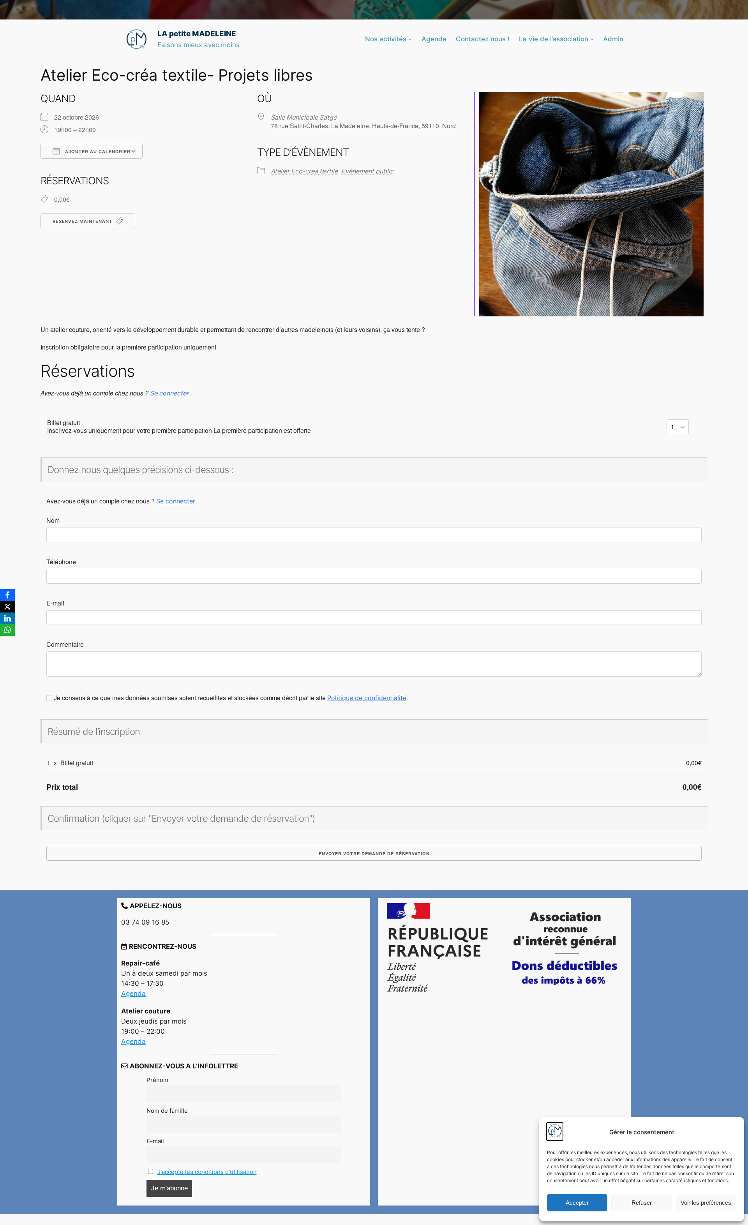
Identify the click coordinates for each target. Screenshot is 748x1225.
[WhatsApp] (7, 630)
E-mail (55, 603)
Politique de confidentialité (366, 698)
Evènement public (367, 171)
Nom (53, 520)
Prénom (157, 1080)
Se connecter (169, 393)
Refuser (642, 1202)
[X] (7, 606)
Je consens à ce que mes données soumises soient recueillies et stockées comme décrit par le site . (230, 698)
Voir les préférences (706, 1202)
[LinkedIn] (7, 618)
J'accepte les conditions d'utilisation (207, 1172)
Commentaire (65, 644)
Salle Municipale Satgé (304, 117)
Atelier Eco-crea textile (304, 171)
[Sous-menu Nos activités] (410, 39)
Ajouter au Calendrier (97, 151)
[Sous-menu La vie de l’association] (592, 39)
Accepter (577, 1202)
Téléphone (61, 562)
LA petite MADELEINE (196, 33)
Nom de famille (167, 1110)
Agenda (133, 993)
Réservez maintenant (83, 221)
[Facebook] (7, 595)
